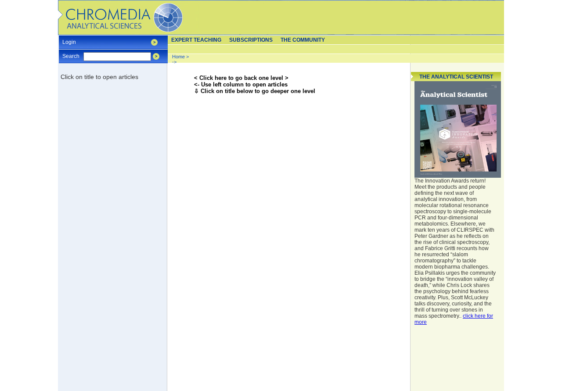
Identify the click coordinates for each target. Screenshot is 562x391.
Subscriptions (251, 40)
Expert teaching (196, 40)
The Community (303, 40)
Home (178, 56)
